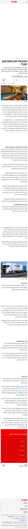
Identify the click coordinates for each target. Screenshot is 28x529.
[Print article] (13, 80)
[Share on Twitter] (20, 80)
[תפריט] (27, 2)
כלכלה (22, 58)
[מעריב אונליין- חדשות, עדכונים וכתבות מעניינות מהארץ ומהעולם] (14, 1)
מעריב (26, 58)
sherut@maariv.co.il (17, 518)
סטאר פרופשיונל (19, 386)
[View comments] (3, 80)
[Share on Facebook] (23, 80)
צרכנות (17, 58)
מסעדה (25, 466)
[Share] (26, 80)
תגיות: (25, 464)
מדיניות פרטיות (18, 527)
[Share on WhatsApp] (16, 80)
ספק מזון (21, 466)
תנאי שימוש (25, 527)
